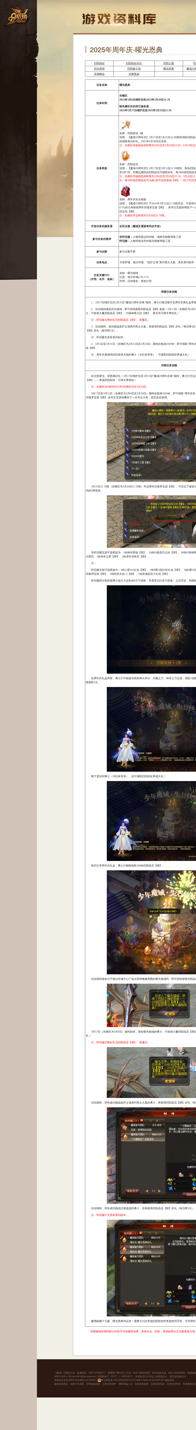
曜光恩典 (168, 68)
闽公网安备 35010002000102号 (117, 1379)
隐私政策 (169, 1379)
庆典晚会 (99, 74)
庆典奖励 (134, 74)
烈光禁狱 (99, 68)
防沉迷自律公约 (178, 1376)
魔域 (58, 1372)
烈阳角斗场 (134, 68)
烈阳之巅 (168, 63)
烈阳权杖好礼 (134, 63)
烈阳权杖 (99, 63)
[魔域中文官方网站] (17, 15)
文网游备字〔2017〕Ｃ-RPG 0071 (115, 1376)
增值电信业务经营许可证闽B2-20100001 (75, 1379)
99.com (72, 1376)
